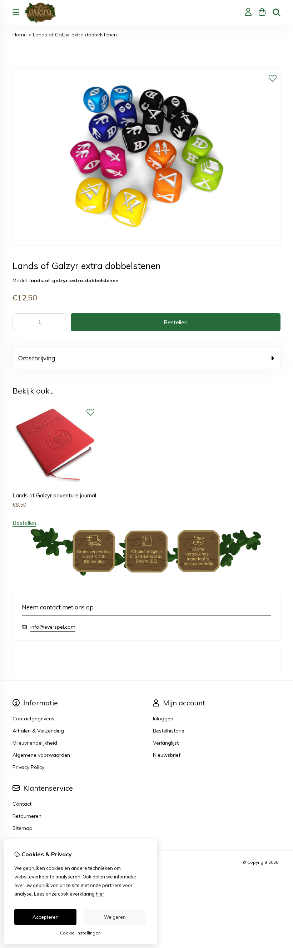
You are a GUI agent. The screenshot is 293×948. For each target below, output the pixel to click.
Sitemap (23, 828)
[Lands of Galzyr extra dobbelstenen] (146, 244)
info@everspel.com (52, 627)
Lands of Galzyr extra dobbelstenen (75, 34)
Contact (22, 804)
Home (20, 34)
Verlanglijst (166, 743)
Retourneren (27, 816)
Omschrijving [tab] (36, 358)
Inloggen (163, 718)
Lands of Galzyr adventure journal (54, 495)
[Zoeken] (276, 12)
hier (100, 894)
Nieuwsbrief (166, 755)
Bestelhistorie (168, 731)
